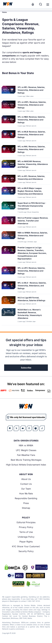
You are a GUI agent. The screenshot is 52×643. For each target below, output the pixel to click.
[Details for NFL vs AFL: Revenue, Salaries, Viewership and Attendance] (8, 179)
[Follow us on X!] (16, 428)
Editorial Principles (26, 522)
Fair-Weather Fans (26, 455)
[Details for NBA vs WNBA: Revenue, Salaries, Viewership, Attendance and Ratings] (8, 237)
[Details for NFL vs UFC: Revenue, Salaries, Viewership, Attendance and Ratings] (8, 272)
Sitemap (26, 508)
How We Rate (26, 493)
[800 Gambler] (35, 575)
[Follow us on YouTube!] (22, 428)
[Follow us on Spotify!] (35, 428)
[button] (47, 4)
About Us (26, 479)
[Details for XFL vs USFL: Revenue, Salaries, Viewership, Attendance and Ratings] (8, 106)
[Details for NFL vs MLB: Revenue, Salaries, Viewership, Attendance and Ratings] (8, 136)
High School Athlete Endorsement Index (26, 464)
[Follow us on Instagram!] (29, 428)
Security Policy (26, 551)
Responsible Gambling (26, 498)
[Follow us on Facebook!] (10, 428)
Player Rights (26, 541)
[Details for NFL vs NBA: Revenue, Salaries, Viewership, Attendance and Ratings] (8, 121)
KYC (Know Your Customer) (26, 546)
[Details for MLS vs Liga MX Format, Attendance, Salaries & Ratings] (8, 300)
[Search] (40, 4)
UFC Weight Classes (26, 450)
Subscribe (26, 367)
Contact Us (26, 484)
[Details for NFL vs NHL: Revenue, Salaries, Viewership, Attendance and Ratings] (8, 151)
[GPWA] (18, 583)
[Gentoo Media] (15, 575)
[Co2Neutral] (33, 583)
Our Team (26, 488)
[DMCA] (12, 567)
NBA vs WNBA (26, 445)
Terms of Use (26, 532)
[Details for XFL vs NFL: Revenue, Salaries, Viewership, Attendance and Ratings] (8, 91)
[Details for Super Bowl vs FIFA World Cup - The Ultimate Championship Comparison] (8, 207)
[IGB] (39, 567)
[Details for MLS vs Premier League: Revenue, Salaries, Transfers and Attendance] (8, 222)
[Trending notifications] (33, 4)
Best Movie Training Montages (26, 460)
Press (26, 503)
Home (4, 12)
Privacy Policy (26, 527)
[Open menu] (47, 4)
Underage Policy (26, 536)
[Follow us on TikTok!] (42, 428)
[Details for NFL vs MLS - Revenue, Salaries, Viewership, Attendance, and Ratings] (8, 287)
